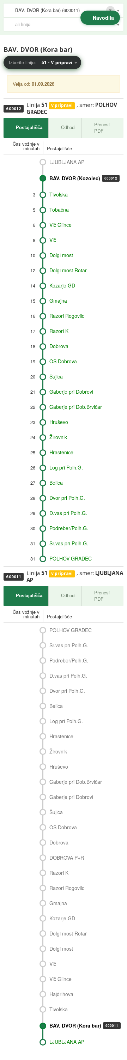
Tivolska (58, 194)
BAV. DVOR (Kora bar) (83, 1025)
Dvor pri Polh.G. (67, 497)
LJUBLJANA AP (66, 161)
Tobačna (59, 209)
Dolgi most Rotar (68, 270)
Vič (52, 239)
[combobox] (63, 10)
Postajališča (29, 127)
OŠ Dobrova (63, 361)
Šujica (56, 376)
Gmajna (58, 300)
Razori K (58, 330)
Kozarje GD (62, 285)
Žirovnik (58, 437)
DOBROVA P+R (66, 857)
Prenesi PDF (102, 127)
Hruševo (58, 421)
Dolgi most (61, 255)
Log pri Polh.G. (66, 467)
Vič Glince (60, 224)
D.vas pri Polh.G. (68, 512)
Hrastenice (61, 452)
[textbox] (67, 24)
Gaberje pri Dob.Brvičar (75, 406)
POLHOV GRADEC (70, 558)
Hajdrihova (61, 994)
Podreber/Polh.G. (68, 528)
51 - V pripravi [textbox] (57, 62)
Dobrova (58, 346)
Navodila (103, 17)
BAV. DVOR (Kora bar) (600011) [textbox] (47, 10)
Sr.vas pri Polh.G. (68, 543)
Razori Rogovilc (66, 315)
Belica (56, 482)
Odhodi (68, 127)
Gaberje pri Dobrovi (71, 391)
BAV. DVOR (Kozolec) (83, 178)
